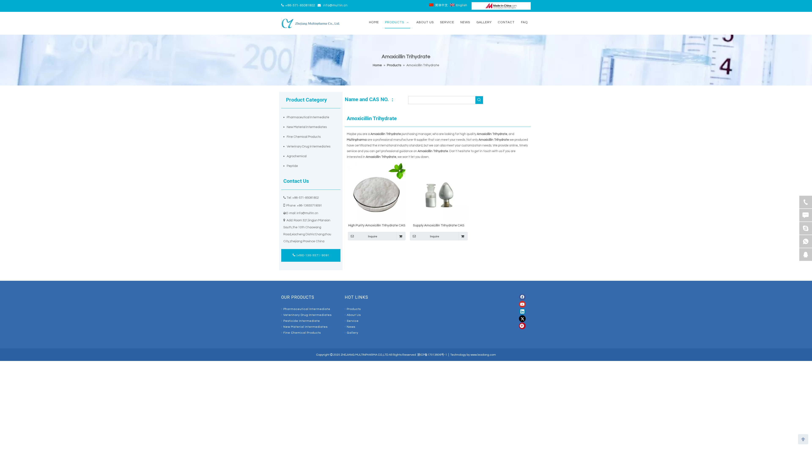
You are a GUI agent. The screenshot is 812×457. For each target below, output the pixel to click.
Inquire (372, 236)
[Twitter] (522, 318)
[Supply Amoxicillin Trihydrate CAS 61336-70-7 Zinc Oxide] (438, 191)
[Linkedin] (522, 311)
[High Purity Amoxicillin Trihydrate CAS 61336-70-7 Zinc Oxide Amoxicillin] (376, 191)
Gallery (352, 332)
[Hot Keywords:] (479, 100)
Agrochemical (297, 156)
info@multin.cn (335, 5)
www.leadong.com (483, 354)
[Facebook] (522, 297)
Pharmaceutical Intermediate (308, 117)
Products (354, 309)
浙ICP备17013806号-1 (432, 354)
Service (353, 320)
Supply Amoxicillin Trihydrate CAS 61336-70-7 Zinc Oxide (438, 226)
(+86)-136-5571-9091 (312, 255)
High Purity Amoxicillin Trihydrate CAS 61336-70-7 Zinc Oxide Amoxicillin (376, 226)
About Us (354, 315)
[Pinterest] (522, 325)
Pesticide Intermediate (301, 320)
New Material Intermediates (307, 127)
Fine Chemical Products (304, 136)
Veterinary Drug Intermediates (308, 146)
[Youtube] (522, 304)
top (803, 438)
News (351, 326)
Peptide (292, 166)
